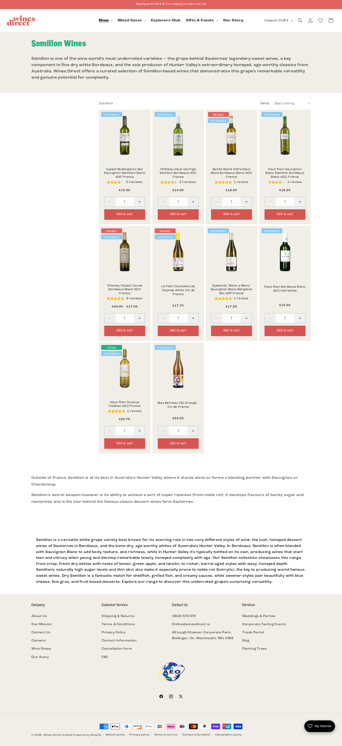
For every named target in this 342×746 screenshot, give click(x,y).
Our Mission (41, 624)
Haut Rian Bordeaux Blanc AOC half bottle (284, 289)
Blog (245, 640)
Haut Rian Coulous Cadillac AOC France (125, 404)
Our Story (40, 657)
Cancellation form (117, 649)
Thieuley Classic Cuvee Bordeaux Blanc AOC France (124, 289)
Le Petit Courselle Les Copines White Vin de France (178, 290)
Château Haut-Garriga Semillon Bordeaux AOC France (178, 173)
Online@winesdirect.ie (191, 624)
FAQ (105, 657)
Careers (38, 640)
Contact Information (119, 640)
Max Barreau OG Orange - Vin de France (178, 405)
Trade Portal (253, 632)
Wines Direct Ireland (58, 735)
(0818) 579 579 (184, 616)
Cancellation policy (228, 735)
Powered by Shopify (87, 735)
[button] (105, 20)
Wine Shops (41, 649)
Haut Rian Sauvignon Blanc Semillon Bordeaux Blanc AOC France (284, 173)
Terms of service (166, 735)
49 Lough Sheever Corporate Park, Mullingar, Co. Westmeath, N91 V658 (202, 635)
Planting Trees (254, 649)
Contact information (196, 735)
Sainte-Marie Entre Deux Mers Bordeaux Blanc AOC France (231, 173)
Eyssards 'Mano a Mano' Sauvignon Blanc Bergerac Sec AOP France (231, 289)
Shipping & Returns (118, 616)
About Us (39, 616)
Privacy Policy (113, 632)
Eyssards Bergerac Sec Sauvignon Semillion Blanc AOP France (124, 173)
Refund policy (115, 735)
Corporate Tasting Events (264, 624)
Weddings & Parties (259, 616)
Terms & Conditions (118, 624)
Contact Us (40, 632)
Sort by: (265, 103)
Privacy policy (139, 735)
